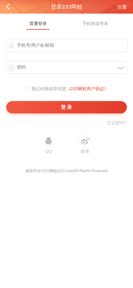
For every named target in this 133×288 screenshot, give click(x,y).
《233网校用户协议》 (87, 88)
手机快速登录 (95, 23)
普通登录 (38, 23)
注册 (122, 7)
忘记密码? (117, 122)
